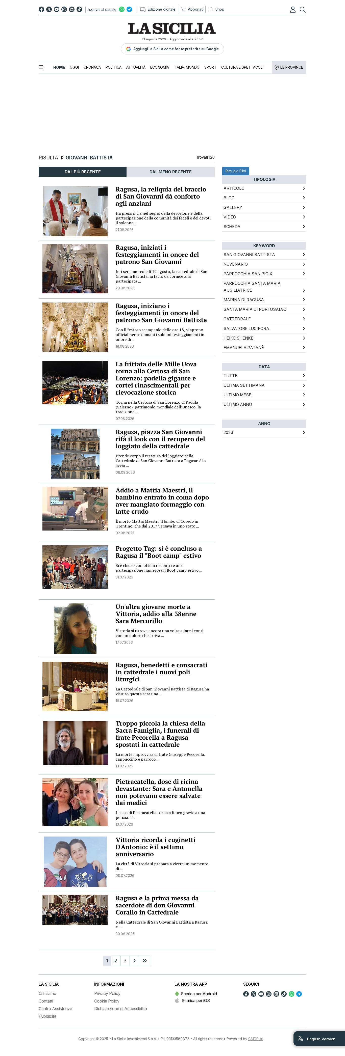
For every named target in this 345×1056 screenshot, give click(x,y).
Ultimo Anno (238, 404)
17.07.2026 (124, 642)
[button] (293, 9)
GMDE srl (255, 1039)
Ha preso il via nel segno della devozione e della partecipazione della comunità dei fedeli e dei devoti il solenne (163, 218)
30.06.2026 (125, 934)
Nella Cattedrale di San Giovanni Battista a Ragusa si (162, 924)
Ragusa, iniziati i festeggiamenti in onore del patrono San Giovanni (157, 254)
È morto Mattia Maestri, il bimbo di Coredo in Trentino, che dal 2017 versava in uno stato (157, 523)
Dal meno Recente (171, 171)
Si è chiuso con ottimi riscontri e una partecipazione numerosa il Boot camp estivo (159, 568)
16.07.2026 (124, 701)
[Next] (134, 961)
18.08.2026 (125, 346)
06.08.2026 (125, 472)
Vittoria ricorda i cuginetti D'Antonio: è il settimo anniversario (155, 847)
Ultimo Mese (237, 394)
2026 (228, 432)
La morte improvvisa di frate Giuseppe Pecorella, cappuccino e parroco (160, 757)
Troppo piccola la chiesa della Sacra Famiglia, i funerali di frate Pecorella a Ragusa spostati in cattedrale (160, 734)
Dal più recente (83, 171)
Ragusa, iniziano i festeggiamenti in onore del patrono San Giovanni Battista (161, 313)
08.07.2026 (125, 875)
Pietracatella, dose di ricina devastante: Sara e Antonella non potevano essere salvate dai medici (159, 792)
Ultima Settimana (244, 385)
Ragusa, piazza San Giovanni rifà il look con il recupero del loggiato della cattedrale (160, 439)
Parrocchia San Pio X (248, 273)
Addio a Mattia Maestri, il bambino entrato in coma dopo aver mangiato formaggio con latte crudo (162, 501)
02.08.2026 (125, 533)
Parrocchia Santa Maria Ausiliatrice (252, 287)
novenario (236, 264)
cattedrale (237, 318)
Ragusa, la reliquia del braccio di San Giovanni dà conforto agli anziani (161, 196)
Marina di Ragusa (244, 299)
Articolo (234, 188)
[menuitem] (59, 67)
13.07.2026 (124, 766)
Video (230, 216)
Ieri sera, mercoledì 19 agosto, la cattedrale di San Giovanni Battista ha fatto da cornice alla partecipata (161, 276)
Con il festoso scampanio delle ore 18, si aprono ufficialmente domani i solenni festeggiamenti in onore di (160, 334)
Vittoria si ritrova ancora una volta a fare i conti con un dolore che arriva (159, 633)
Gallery (233, 207)
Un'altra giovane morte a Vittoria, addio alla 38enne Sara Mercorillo (156, 614)
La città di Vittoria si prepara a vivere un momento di (162, 866)
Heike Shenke (238, 338)
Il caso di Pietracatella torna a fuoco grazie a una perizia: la (160, 815)
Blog (229, 197)
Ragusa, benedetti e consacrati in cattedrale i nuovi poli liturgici (162, 672)
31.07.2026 (124, 577)
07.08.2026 (125, 418)
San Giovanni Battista (249, 254)
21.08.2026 (125, 230)
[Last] (144, 961)
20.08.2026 (125, 288)
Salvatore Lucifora (246, 328)
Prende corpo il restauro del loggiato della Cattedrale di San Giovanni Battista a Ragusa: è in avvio (161, 460)
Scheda (232, 226)
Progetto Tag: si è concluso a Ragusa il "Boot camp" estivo (159, 552)
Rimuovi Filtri (236, 171)
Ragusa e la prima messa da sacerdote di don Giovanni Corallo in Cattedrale (157, 905)
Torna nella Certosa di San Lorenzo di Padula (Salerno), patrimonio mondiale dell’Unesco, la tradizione (158, 406)
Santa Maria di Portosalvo (255, 309)
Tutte (230, 375)
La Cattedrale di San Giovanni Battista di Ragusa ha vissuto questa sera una (162, 691)
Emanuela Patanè (244, 347)
